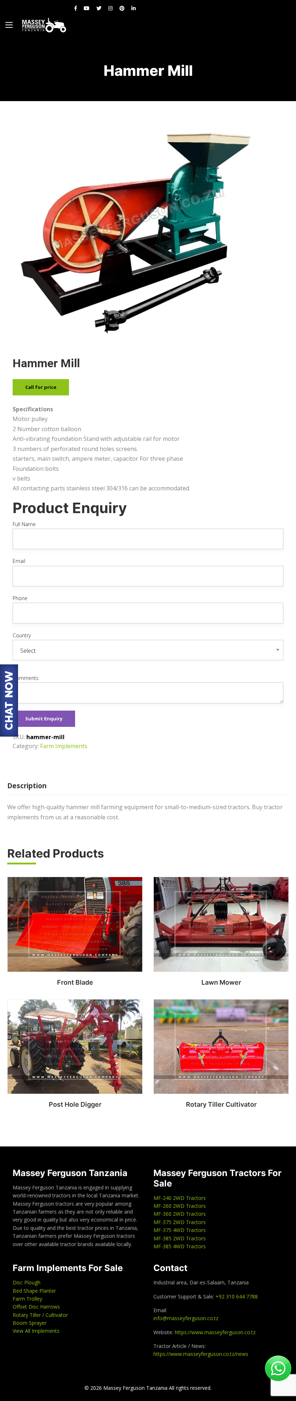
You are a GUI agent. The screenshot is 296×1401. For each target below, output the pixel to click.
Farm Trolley (27, 1298)
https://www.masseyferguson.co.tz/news (200, 1353)
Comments (26, 678)
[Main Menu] (9, 25)
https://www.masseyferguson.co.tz (215, 1332)
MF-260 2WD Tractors (179, 1205)
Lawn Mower (221, 982)
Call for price (40, 387)
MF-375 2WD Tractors (179, 1222)
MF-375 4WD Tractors (179, 1230)
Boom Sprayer (30, 1322)
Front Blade (75, 982)
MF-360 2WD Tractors (179, 1213)
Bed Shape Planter (34, 1290)
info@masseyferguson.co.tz (185, 1318)
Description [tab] (27, 785)
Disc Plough (26, 1282)
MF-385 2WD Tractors (179, 1238)
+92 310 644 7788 (237, 1296)
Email (19, 561)
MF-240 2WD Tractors (179, 1197)
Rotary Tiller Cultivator (221, 1104)
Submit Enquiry (43, 718)
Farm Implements (63, 746)
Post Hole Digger (75, 1104)
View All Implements (36, 1330)
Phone (20, 598)
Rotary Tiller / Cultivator (40, 1314)
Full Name (24, 524)
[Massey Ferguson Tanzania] (44, 25)
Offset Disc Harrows (36, 1306)
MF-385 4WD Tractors (179, 1246)
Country (22, 635)
